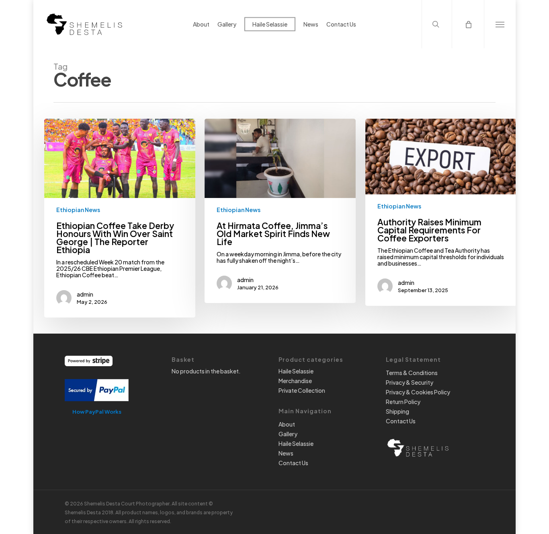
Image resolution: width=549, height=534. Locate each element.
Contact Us (293, 463)
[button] (500, 24)
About (287, 424)
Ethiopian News (78, 209)
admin (85, 294)
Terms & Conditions (412, 372)
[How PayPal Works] (97, 404)
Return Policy (403, 401)
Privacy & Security (409, 382)
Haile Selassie (296, 371)
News (286, 453)
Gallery (288, 434)
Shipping (397, 411)
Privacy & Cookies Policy (418, 392)
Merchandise (295, 380)
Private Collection (302, 390)
